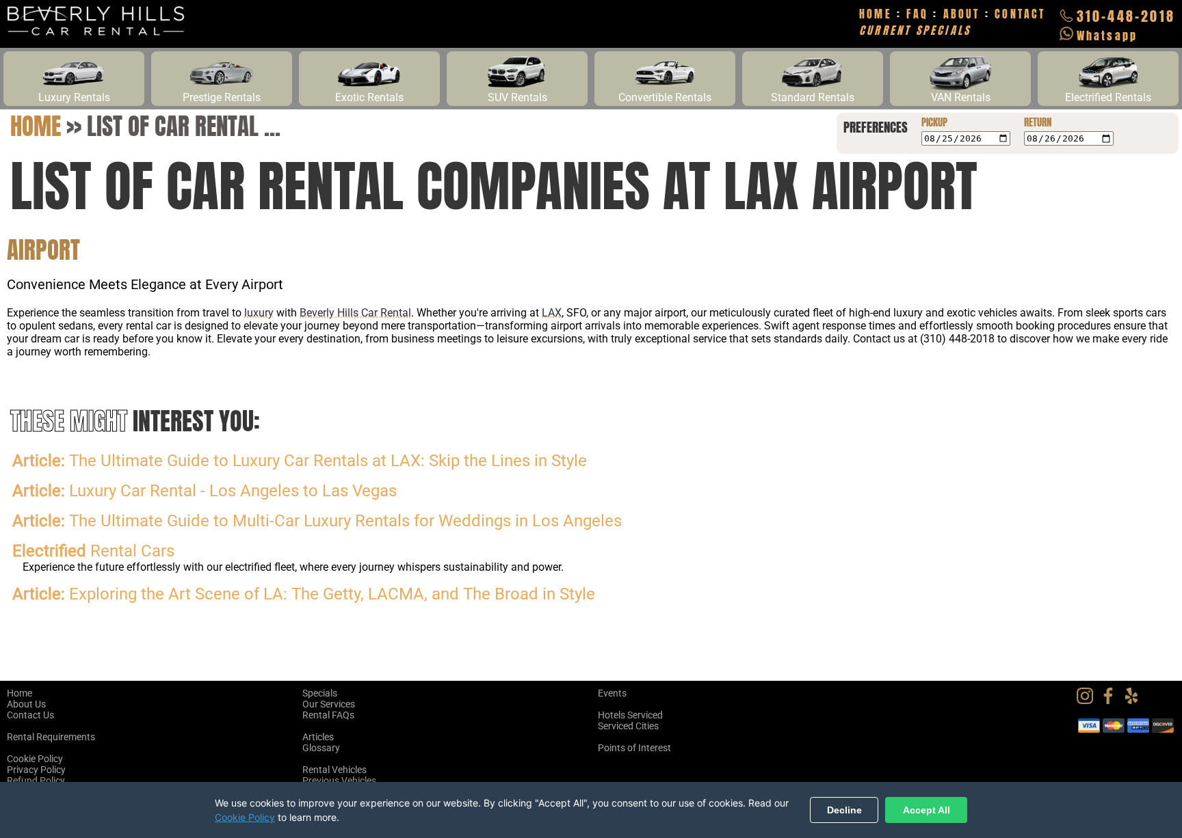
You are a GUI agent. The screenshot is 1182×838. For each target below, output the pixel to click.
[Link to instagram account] (1088, 700)
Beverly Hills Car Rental (355, 312)
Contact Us (30, 714)
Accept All (926, 810)
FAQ (917, 13)
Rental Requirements (51, 736)
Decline (844, 810)
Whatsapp (1107, 35)
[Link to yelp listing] (1134, 700)
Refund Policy (36, 780)
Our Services (328, 704)
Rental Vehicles (334, 769)
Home (35, 126)
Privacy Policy (36, 769)
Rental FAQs (328, 714)
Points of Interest (634, 747)
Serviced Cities (628, 725)
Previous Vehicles (339, 780)
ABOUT (961, 13)
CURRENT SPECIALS (915, 30)
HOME (875, 13)
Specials (319, 693)
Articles (318, 736)
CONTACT (1020, 13)
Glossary (321, 747)
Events (612, 693)
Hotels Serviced (630, 714)
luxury (259, 312)
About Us (26, 704)
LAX (552, 312)
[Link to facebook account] (1111, 700)
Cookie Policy (35, 758)
